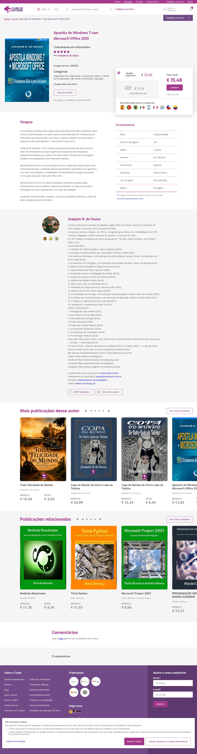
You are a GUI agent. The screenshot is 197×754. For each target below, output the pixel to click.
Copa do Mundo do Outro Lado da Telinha (92, 486)
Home (7, 19)
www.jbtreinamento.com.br (108, 376)
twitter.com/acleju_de (85, 383)
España (139, 1)
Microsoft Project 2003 (136, 593)
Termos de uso (11, 705)
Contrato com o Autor (14, 710)
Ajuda (190, 1)
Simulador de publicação (45, 710)
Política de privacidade (39, 679)
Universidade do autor (39, 695)
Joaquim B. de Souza (68, 55)
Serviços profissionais (39, 689)
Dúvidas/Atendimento (14, 679)
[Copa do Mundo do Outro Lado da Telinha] (94, 449)
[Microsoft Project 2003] (144, 557)
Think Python (79, 593)
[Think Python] (94, 557)
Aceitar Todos (134, 741)
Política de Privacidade (15, 741)
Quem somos (10, 695)
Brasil (117, 1)
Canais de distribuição (39, 705)
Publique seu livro (175, 1)
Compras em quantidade (40, 700)
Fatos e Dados (11, 700)
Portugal (128, 1)
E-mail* (157, 689)
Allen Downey (77, 598)
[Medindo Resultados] (43, 557)
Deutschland (152, 1)
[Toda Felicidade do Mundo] (43, 449)
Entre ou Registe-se (172, 9)
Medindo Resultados (33, 593)
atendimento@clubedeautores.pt (130, 198)
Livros (15, 19)
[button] (86, 411)
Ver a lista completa (179, 411)
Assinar (160, 704)
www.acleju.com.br (109, 373)
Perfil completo (82, 392)
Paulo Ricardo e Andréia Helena (136, 598)
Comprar (174, 87)
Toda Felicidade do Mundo (36, 485)
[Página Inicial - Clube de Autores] (13, 10)
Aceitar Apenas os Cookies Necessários (168, 741)
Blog (6, 689)
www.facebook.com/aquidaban (92, 380)
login (61, 638)
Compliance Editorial (38, 684)
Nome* (157, 678)
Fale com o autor (110, 392)
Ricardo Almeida (27, 598)
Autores (8, 684)
